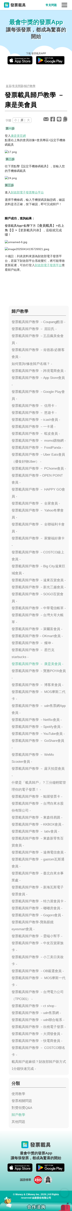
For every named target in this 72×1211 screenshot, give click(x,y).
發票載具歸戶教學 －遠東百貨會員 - (39, 580)
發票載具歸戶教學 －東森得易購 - (37, 817)
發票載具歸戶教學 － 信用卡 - (34, 406)
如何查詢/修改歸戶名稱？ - (32, 364)
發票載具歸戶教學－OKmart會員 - (37, 636)
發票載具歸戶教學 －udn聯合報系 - (38, 1020)
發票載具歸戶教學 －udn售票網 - (36, 1013)
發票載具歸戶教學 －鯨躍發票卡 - (37, 796)
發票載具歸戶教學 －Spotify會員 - (37, 727)
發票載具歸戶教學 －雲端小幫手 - (37, 936)
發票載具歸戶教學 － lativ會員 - (35, 831)
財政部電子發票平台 (48, 265)
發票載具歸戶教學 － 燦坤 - (32, 643)
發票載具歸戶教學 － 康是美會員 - (37, 664)
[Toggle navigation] (64, 5)
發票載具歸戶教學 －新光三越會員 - (39, 587)
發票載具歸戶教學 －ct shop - (34, 1006)
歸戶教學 (29, 86)
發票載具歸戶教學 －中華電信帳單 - (39, 608)
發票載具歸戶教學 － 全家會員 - (36, 503)
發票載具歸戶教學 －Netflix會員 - (37, 720)
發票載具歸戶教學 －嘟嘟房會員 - (37, 908)
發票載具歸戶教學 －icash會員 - (36, 420)
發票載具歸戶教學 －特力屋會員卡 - (39, 901)
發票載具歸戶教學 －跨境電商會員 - (39, 371)
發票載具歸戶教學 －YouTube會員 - (38, 734)
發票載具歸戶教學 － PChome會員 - (39, 468)
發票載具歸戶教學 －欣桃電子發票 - (39, 1027)
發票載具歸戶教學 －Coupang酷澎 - (38, 322)
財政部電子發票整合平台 (27, 192)
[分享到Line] (59, 119)
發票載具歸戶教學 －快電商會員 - (37, 1041)
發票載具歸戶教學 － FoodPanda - (37, 447)
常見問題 (51, 5)
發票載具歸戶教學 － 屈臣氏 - (34, 329)
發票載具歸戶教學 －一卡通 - (34, 427)
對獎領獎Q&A (22, 1108)
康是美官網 (18, 135)
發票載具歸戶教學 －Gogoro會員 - (37, 915)
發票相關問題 (22, 1101)
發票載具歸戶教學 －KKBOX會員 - (38, 824)
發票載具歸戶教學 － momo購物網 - (39, 440)
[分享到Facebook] (52, 119)
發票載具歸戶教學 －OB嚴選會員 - (38, 971)
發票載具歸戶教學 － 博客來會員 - (37, 685)
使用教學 (18, 1094)
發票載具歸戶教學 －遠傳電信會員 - (39, 852)
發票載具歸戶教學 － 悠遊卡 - (34, 413)
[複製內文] (65, 119)
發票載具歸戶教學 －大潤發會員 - (37, 1034)
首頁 (8, 86)
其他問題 (18, 1122)
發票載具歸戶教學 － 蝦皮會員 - (36, 434)
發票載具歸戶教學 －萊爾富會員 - (37, 629)
